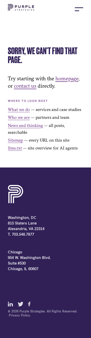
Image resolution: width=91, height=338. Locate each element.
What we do (19, 109)
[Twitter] (20, 304)
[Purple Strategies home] (21, 9)
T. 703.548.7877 (21, 235)
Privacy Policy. (20, 315)
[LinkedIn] (10, 304)
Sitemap (15, 140)
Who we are (19, 117)
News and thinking (25, 125)
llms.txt (15, 148)
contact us (25, 85)
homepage (66, 78)
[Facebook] (30, 304)
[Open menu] (79, 9)
